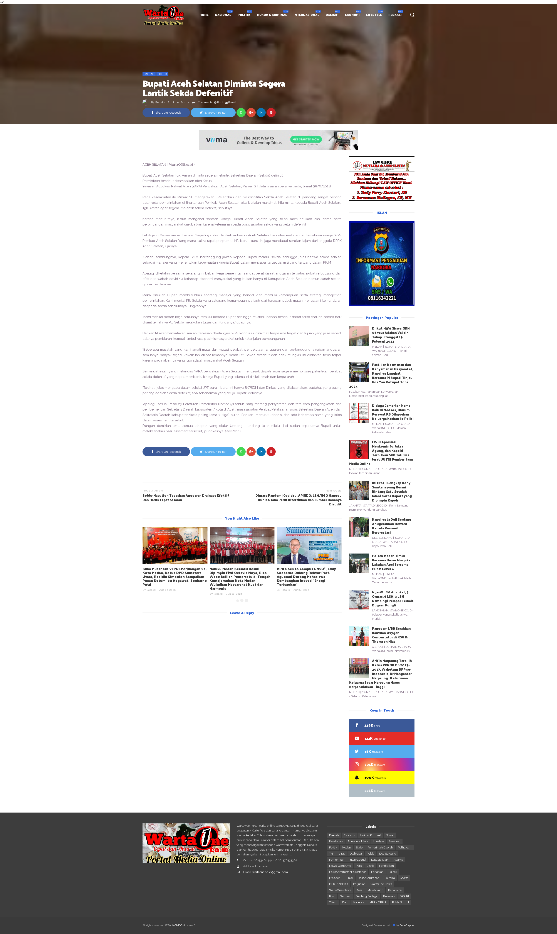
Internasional (357, 859)
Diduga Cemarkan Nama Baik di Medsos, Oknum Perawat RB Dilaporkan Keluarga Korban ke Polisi (393, 411)
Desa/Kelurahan (368, 878)
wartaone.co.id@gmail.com (270, 872)
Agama (398, 859)
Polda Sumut (400, 902)
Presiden (335, 878)
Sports (404, 878)
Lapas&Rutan (380, 859)
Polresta (389, 878)
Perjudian (359, 884)
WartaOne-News (340, 890)
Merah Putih (375, 890)
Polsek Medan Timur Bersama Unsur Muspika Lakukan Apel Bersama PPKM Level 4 (391, 562)
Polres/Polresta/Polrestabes (347, 871)
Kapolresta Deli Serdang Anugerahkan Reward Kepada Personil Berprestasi (391, 525)
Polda (370, 853)
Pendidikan (386, 865)
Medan (346, 847)
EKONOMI (352, 14)
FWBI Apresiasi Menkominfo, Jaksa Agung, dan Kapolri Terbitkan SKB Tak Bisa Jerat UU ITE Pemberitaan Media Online (381, 452)
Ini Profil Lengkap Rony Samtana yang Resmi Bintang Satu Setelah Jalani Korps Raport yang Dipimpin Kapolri (392, 491)
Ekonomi (349, 835)
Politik (162, 74)
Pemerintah (336, 859)
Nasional (394, 841)
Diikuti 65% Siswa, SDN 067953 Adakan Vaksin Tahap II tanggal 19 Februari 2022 (391, 334)
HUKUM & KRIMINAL (272, 14)
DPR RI (404, 896)
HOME (204, 14)
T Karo (333, 902)
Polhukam (404, 847)
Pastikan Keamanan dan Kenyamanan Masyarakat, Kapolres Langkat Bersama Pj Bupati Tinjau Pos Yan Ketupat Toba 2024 (381, 375)
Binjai (349, 878)
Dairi (345, 902)
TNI (331, 853)
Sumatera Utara (358, 841)
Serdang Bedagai (367, 896)
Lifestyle (378, 841)
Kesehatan (336, 841)
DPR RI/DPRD (338, 884)
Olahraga (356, 853)
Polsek (393, 871)
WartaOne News (381, 884)
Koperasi (358, 902)
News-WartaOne (340, 865)
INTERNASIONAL (306, 14)
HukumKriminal (370, 835)
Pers (359, 865)
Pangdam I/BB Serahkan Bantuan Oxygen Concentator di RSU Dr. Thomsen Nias (391, 634)
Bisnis (370, 865)
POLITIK (244, 14)
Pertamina (395, 890)
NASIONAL (223, 14)
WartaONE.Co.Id (177, 925)
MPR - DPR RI (378, 902)
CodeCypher (407, 925)
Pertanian (377, 871)
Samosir (345, 896)
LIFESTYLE (374, 14)
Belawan (389, 896)
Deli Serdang (387, 853)
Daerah (149, 74)
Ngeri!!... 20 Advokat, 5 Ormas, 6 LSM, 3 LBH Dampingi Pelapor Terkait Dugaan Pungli (393, 598)
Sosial (390, 835)
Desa (359, 890)
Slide (359, 847)
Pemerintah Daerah (380, 847)
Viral (342, 853)
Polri (332, 896)
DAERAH (332, 14)
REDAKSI (395, 14)
